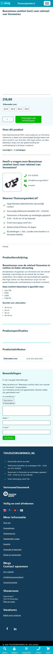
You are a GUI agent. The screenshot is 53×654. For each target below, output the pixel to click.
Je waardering (9, 396)
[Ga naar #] (48, 650)
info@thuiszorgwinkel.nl (38, 180)
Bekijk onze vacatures (12, 615)
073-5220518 (33, 175)
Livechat (31, 185)
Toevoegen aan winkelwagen (28, 119)
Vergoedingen (8, 528)
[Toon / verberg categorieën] (47, 3)
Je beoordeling (9, 403)
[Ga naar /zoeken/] (4, 650)
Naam (6, 418)
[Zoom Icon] (47, 18)
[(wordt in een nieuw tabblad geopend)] (9, 494)
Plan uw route (9, 602)
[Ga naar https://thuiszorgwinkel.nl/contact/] (38, 650)
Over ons (7, 523)
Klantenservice (9, 533)
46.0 (36, 359)
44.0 (32, 359)
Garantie (6, 544)
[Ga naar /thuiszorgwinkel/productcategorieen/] (26, 650)
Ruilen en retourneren (12, 555)
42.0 (28, 359)
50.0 (40, 359)
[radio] (6, 109)
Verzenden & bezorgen (12, 549)
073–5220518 (8, 572)
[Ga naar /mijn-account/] (14, 650)
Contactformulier (10, 582)
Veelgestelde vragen (11, 539)
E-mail (6, 427)
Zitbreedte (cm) (10, 104)
